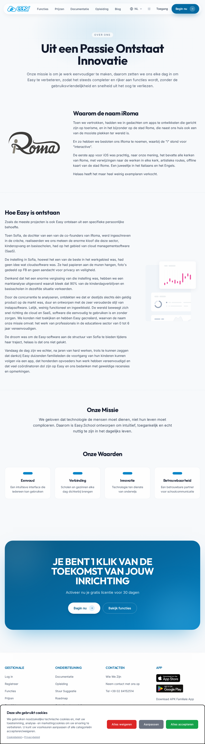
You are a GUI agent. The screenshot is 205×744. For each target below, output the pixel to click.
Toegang (162, 8)
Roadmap (61, 698)
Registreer (11, 683)
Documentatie (79, 9)
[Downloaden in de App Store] (168, 678)
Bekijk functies (120, 608)
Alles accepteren (182, 724)
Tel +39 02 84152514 (120, 691)
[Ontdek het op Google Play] (169, 688)
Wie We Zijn (113, 676)
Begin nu (80, 608)
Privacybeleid (32, 737)
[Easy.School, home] (18, 9)
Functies (42, 9)
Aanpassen (151, 724)
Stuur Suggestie (65, 691)
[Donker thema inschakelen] (149, 8)
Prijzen (59, 9)
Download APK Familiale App (175, 699)
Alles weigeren (122, 724)
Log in (9, 676)
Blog (118, 9)
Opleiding (102, 9)
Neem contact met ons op (123, 683)
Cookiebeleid (14, 737)
